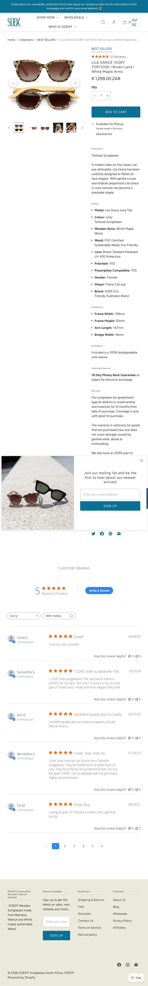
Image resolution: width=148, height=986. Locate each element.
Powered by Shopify (21, 977)
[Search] (103, 22)
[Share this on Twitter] (95, 533)
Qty (94, 87)
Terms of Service (89, 927)
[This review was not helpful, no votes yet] (136, 656)
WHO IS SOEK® (60, 27)
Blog (116, 907)
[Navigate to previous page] (46, 846)
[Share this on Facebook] (102, 533)
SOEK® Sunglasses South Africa (41, 973)
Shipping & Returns (91, 900)
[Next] (75, 83)
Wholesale (120, 914)
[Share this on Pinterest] (110, 533)
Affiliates (119, 927)
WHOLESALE (74, 17)
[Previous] (13, 83)
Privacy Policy (122, 921)
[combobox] (24, 615)
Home (11, 39)
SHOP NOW (46, 17)
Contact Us (85, 921)
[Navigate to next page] (101, 846)
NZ (134, 24)
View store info (104, 134)
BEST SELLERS (46, 39)
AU (134, 20)
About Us (119, 900)
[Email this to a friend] (119, 533)
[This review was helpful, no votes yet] (129, 656)
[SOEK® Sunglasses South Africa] (14, 22)
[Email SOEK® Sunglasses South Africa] (136, 964)
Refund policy (87, 934)
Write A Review (99, 590)
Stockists (84, 914)
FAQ (81, 907)
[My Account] (113, 22)
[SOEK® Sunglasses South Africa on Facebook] (119, 964)
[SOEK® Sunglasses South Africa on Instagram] (127, 964)
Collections (26, 39)
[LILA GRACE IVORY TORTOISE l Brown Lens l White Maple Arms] (44, 83)
